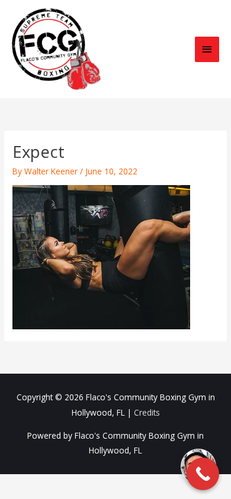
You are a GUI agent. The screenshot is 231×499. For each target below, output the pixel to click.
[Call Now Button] (203, 474)
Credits (147, 412)
